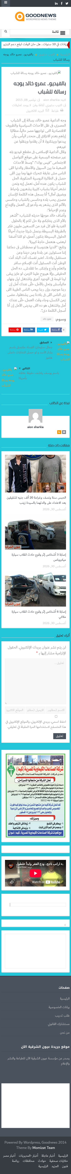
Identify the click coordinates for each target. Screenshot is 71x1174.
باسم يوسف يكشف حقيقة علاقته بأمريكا (39, 375)
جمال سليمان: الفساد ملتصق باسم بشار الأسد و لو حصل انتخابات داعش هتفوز (30, 352)
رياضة (15, 1161)
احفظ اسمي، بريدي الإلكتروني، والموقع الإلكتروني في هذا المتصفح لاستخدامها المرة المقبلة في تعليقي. (36, 724)
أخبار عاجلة (48, 1155)
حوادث (42, 1161)
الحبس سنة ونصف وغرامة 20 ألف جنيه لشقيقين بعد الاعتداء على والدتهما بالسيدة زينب (36, 500)
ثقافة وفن (38, 105)
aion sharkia (51, 100)
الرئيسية (65, 998)
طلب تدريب (62, 1015)
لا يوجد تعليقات (21, 105)
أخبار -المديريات (28, 1155)
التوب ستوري (54, 105)
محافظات (28, 1161)
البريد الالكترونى (35, 111)
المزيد (55, 1166)
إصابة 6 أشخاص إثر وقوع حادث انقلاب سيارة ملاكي (39, 614)
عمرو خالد (47, 319)
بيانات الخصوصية (59, 1007)
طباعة (55, 111)
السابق (44, 342)
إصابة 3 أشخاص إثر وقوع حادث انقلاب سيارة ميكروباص (39, 557)
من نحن (65, 1032)
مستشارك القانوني (59, 1024)
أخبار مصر (9, 1155)
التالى (26, 368)
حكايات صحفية (58, 1161)
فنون (65, 1166)
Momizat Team (43, 1148)
